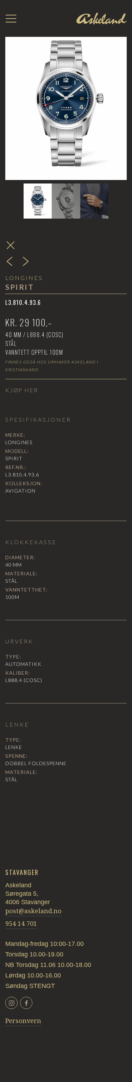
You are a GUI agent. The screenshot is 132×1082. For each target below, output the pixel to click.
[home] (101, 18)
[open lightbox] (66, 104)
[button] (11, 18)
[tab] (38, 201)
